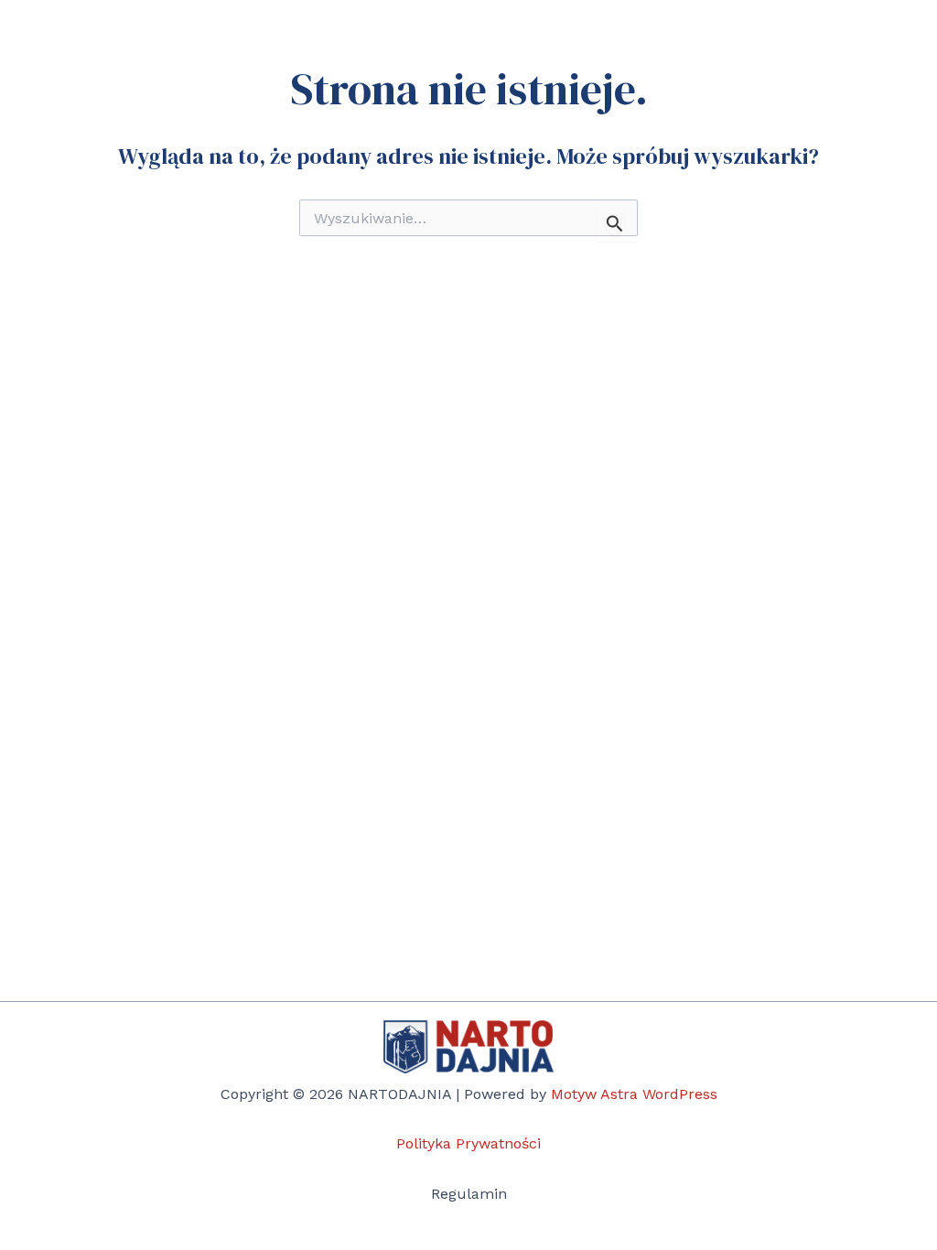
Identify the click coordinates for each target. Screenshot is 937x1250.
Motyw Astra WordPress (634, 1094)
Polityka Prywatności (468, 1143)
